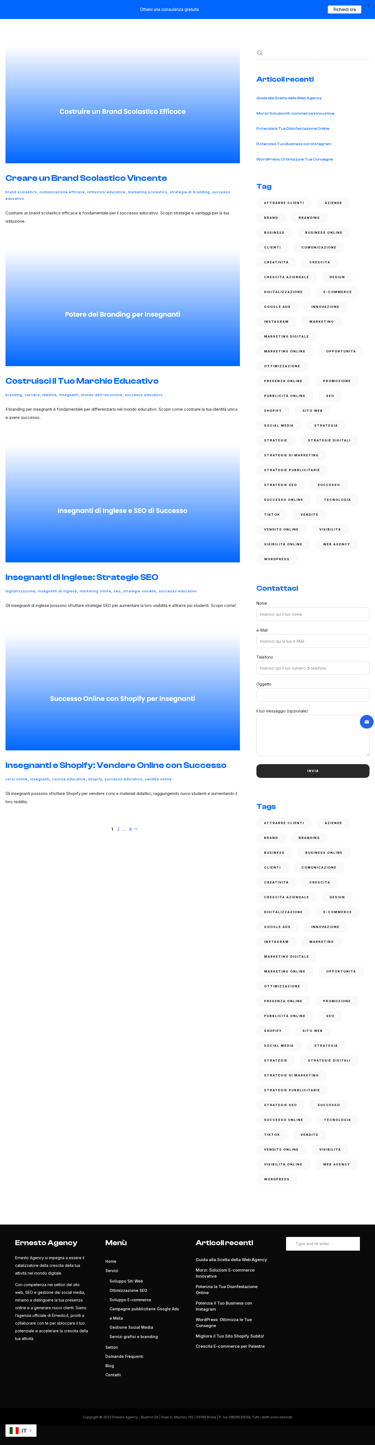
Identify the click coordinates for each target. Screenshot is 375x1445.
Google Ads (277, 307)
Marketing (321, 322)
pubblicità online (285, 396)
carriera (32, 395)
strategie (275, 440)
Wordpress (277, 559)
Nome (261, 603)
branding (13, 395)
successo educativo (144, 395)
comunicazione (319, 247)
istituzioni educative (106, 192)
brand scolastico (21, 192)
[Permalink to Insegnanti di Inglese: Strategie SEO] (122, 503)
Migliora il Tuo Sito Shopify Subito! (230, 1336)
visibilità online (283, 544)
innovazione (325, 307)
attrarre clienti (284, 203)
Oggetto (264, 684)
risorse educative (69, 779)
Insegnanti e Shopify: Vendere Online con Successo (115, 765)
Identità (49, 395)
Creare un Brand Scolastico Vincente (86, 178)
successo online (283, 500)
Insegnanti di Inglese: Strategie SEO (81, 577)
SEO (117, 591)
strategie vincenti (139, 591)
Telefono (264, 657)
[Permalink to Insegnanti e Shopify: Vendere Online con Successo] (122, 691)
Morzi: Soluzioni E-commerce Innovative (295, 113)
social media (279, 425)
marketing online (95, 591)
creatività (276, 262)
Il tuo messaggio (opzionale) (282, 711)
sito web (313, 411)
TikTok (272, 514)
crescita (319, 262)
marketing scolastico (147, 192)
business (274, 232)
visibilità (330, 529)
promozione (337, 381)
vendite (309, 514)
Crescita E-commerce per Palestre (230, 1346)
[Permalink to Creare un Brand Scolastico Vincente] (122, 104)
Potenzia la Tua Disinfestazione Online (292, 128)
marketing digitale (286, 336)
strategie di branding (190, 192)
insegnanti (69, 395)
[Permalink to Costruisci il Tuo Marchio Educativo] (122, 307)
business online (324, 232)
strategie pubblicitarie (292, 470)
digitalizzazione (20, 591)
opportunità (341, 351)
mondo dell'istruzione (101, 395)
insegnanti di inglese (57, 591)
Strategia (326, 425)
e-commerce (337, 292)
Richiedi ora (344, 9)
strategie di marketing (291, 455)
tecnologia (337, 500)
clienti (272, 247)
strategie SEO (280, 485)
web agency (336, 544)
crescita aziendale (286, 277)
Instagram (276, 322)
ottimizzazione (282, 366)
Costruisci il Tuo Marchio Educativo (82, 381)
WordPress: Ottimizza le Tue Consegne (294, 159)
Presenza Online (283, 381)
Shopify (95, 779)
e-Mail (262, 630)
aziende (333, 203)
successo (329, 485)
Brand (271, 218)
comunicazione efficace (62, 192)
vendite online (158, 779)
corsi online (16, 779)
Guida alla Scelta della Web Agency (289, 98)
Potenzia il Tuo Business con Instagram (293, 144)
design (337, 277)
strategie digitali (329, 440)
